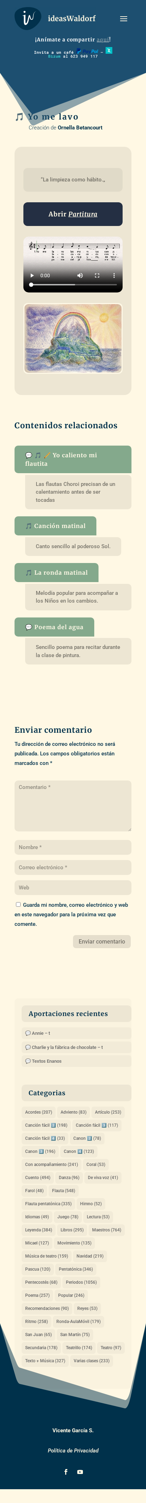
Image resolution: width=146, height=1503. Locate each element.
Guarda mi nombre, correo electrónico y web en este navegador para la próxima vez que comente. (71, 914)
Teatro (111, 1347)
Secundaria (41, 1347)
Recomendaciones (47, 1308)
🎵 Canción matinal (55, 525)
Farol (34, 1190)
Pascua (37, 1269)
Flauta (63, 1190)
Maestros (106, 1230)
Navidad (90, 1256)
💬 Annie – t (37, 1033)
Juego (67, 1216)
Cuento (37, 1177)
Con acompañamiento (51, 1164)
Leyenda (38, 1230)
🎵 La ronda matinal (56, 572)
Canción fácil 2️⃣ (46, 1125)
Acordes (38, 1112)
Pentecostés (41, 1282)
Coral (95, 1164)
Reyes (87, 1308)
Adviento (73, 1112)
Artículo (108, 1112)
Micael (37, 1243)
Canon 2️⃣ (87, 1138)
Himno (91, 1203)
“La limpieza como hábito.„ (73, 179)
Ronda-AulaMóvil (78, 1321)
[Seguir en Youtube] (80, 1472)
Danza (69, 1177)
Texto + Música (45, 1360)
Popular (71, 1295)
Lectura (98, 1216)
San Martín (75, 1334)
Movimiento (74, 1243)
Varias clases (92, 1360)
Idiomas (37, 1216)
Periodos (81, 1282)
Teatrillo (79, 1347)
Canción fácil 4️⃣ (45, 1138)
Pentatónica (76, 1269)
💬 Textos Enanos (43, 1061)
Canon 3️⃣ (40, 1151)
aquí (103, 39)
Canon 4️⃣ (79, 1151)
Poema (37, 1295)
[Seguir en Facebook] (66, 1472)
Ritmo (36, 1321)
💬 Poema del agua (54, 627)
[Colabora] (87, 52)
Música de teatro (46, 1256)
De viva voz (103, 1177)
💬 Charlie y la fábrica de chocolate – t (64, 1047)
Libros (72, 1230)
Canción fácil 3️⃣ (97, 1125)
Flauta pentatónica (48, 1203)
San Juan (38, 1334)
